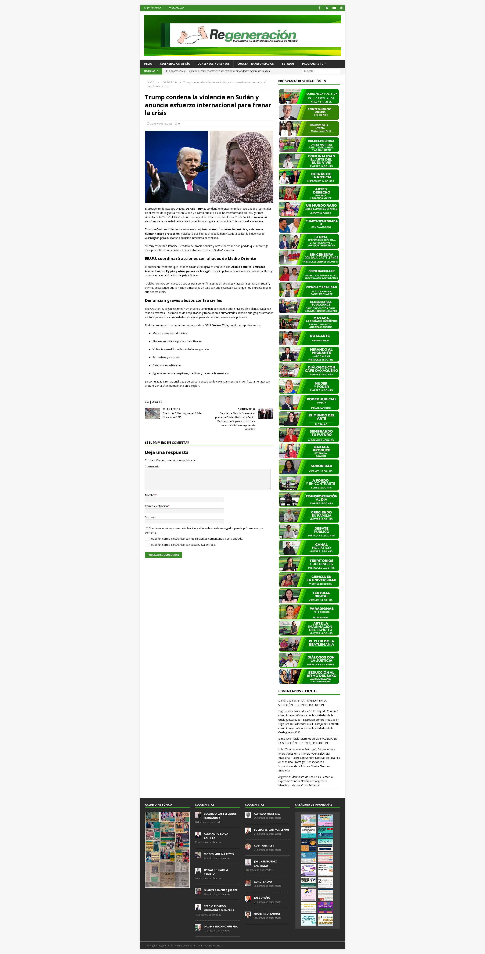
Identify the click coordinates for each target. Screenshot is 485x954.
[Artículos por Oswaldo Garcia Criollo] (198, 872)
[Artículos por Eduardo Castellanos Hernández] (198, 815)
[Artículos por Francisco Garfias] (248, 915)
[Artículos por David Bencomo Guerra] (198, 928)
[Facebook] (319, 8)
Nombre (150, 495)
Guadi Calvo (263, 881)
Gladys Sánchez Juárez (221, 890)
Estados (288, 63)
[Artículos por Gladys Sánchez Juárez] (198, 892)
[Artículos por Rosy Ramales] (248, 847)
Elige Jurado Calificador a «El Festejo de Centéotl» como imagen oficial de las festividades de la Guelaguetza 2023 (308, 728)
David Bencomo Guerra (221, 926)
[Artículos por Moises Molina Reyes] (198, 856)
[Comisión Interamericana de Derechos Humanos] (308, 832)
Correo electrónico (156, 506)
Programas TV (312, 63)
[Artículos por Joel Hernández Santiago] (248, 863)
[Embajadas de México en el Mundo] (308, 882)
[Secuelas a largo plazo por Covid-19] (308, 920)
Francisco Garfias (267, 913)
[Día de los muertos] (325, 907)
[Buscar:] (321, 71)
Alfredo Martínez (267, 813)
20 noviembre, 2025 (161, 123)
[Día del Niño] (325, 845)
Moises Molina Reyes (219, 854)
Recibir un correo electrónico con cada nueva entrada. (182, 544)
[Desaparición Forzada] (325, 895)
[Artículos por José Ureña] (248, 899)
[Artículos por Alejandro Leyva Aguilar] (198, 836)
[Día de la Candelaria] (325, 882)
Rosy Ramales (264, 845)
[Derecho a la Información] (325, 857)
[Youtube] (334, 8)
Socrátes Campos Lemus (271, 829)
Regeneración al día (175, 63)
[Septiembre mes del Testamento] (325, 920)
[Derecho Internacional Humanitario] (325, 870)
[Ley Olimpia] (308, 895)
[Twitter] (326, 8)
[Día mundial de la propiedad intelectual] (308, 857)
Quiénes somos (152, 8)
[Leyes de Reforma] (308, 820)
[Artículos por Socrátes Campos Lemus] (248, 831)
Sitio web (150, 517)
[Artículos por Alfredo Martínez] (248, 815)
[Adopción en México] (308, 907)
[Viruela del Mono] (308, 845)
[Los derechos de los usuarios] (325, 832)
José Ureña (262, 897)
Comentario (152, 466)
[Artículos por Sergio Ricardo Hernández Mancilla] (198, 908)
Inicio (148, 63)
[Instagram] (341, 8)
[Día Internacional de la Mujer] (308, 870)
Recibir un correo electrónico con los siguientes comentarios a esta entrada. (196, 538)
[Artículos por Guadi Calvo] (248, 883)
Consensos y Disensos (214, 63)
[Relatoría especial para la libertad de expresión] (325, 820)
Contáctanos (176, 8)
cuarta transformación (255, 63)
